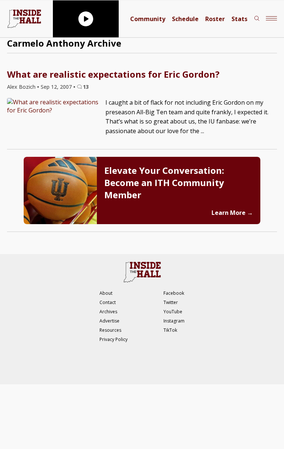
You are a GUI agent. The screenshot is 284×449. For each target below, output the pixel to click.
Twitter (170, 302)
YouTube (172, 311)
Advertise (109, 321)
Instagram (174, 321)
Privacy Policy (113, 339)
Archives (108, 311)
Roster (215, 19)
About (105, 293)
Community (147, 19)
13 (86, 86)
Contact (107, 302)
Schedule (185, 19)
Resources (110, 330)
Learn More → (232, 213)
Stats (239, 19)
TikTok (170, 330)
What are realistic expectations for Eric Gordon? (113, 74)
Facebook (173, 293)
